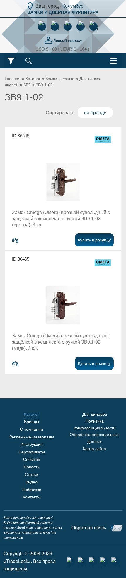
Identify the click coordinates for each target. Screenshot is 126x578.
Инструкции (32, 444)
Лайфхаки (31, 489)
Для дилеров (94, 414)
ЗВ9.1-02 (44, 84)
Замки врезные (59, 78)
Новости (32, 467)
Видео (31, 482)
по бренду (95, 112)
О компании (31, 429)
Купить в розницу (94, 240)
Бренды (31, 421)
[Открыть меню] (113, 60)
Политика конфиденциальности (94, 424)
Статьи (31, 474)
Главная (13, 78)
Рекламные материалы (31, 437)
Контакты (31, 497)
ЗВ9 (27, 84)
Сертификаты (31, 452)
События (31, 459)
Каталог (32, 78)
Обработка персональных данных (95, 437)
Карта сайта (94, 448)
